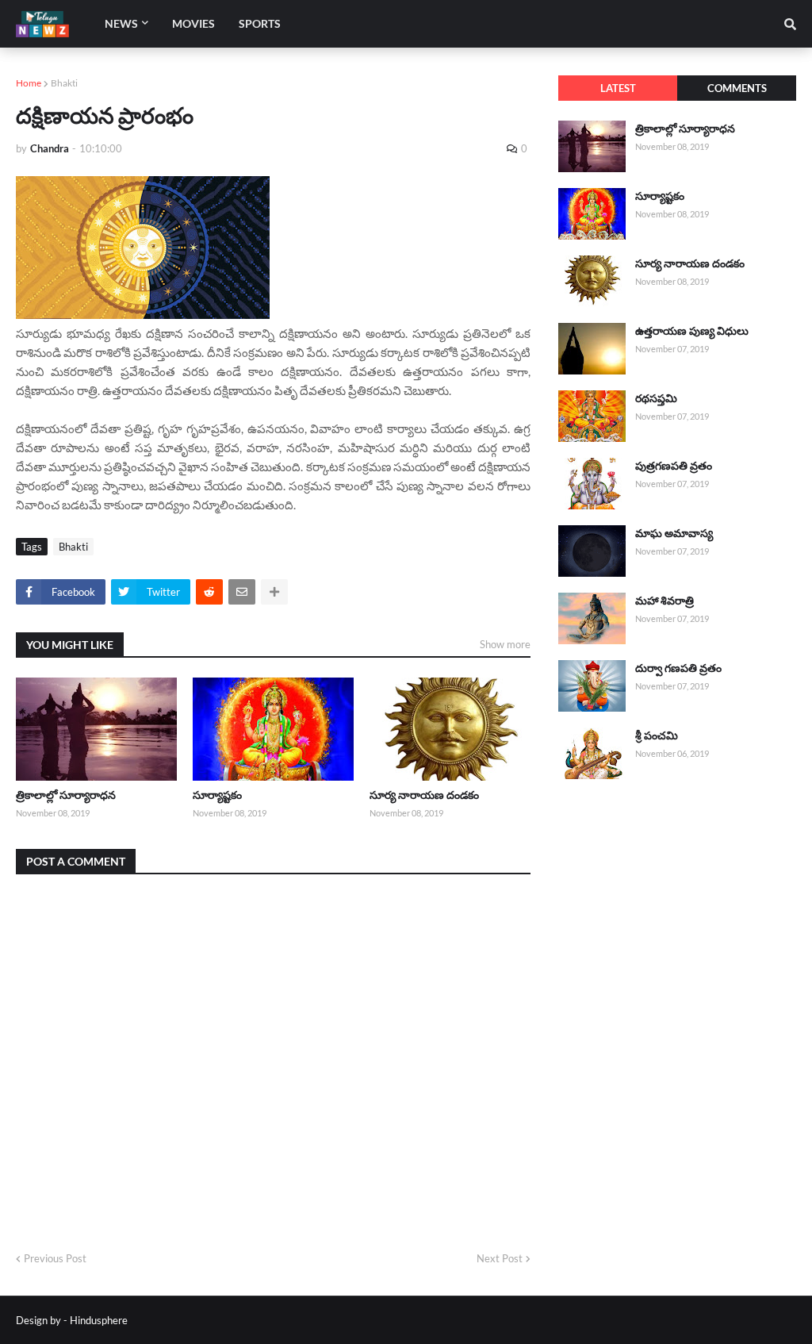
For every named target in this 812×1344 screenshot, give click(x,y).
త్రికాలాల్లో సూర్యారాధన (66, 794)
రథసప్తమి (656, 398)
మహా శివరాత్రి (664, 600)
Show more (505, 644)
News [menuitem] (121, 23)
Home (28, 83)
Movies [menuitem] (193, 23)
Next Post (500, 1258)
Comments (737, 88)
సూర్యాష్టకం (217, 794)
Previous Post (55, 1258)
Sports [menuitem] (260, 23)
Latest (618, 88)
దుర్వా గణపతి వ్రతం (678, 667)
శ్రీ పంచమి (656, 735)
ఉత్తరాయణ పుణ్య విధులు (692, 330)
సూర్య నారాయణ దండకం (424, 794)
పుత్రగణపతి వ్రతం (673, 465)
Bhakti (64, 83)
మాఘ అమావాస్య (674, 533)
